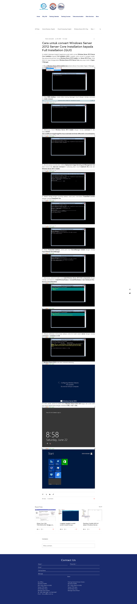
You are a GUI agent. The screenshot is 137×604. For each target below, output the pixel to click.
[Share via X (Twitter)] (46, 494)
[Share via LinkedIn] (49, 494)
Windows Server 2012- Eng (81, 29)
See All (100, 506)
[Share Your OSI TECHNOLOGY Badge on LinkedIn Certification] (45, 515)
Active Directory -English (48, 29)
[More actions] (94, 39)
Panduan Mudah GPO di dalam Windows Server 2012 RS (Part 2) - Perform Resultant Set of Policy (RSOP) (91, 524)
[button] (66, 16)
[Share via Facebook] (42, 494)
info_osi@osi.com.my (47, 594)
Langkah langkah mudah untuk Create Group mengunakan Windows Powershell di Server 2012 (68, 524)
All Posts (37, 29)
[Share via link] (53, 494)
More (92, 29)
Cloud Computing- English (64, 29)
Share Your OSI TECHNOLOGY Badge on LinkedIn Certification (45, 524)
